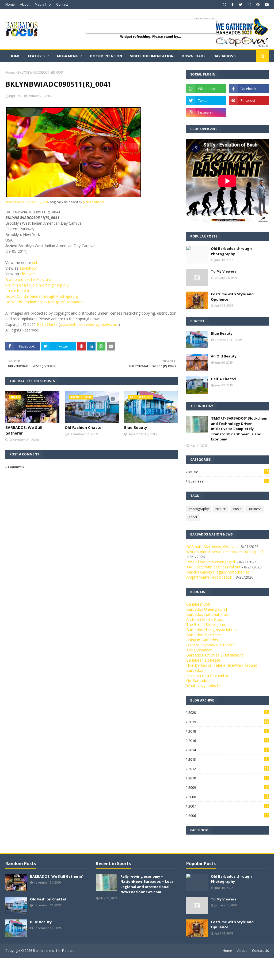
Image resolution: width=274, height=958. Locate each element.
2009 (228, 787)
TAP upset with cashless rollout (213, 566)
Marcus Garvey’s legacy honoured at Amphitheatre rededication (217, 574)
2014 (227, 750)
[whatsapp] (224, 4)
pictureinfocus (93, 202)
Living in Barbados (202, 639)
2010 (228, 778)
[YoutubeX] (249, 112)
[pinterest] (258, 4)
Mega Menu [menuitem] (67, 56)
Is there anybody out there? (210, 644)
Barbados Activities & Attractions (214, 655)
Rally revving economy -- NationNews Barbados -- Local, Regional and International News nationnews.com (148, 884)
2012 (228, 768)
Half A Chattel (223, 378)
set (34, 262)
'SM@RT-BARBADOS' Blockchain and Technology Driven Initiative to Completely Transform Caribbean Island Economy (239, 429)
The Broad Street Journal (207, 624)
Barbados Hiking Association (211, 629)
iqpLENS (15, 96)
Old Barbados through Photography (231, 251)
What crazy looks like (204, 685)
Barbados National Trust (207, 614)
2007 (228, 806)
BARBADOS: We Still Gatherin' (23, 430)
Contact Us (260, 950)
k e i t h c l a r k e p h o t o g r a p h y (36, 285)
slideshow (28, 268)
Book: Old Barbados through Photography (42, 296)
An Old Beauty (224, 356)
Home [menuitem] (14, 56)
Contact (62, 4)
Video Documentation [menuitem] (152, 56)
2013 (227, 759)
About (24, 4)
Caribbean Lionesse (203, 660)
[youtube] (266, 4)
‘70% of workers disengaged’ (210, 561)
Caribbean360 (198, 604)
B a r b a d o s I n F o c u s (28, 279)
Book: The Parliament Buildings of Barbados (43, 301)
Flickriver (27, 273)
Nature (220, 509)
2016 (228, 740)
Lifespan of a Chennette (207, 675)
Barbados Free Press (204, 634)
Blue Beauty (135, 427)
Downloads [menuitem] (194, 56)
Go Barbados (197, 680)
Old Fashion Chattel (83, 427)
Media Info (43, 4)
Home (10, 4)
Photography (199, 509)
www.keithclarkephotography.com (89, 324)
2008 (228, 796)
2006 (228, 815)
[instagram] (249, 4)
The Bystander (199, 650)
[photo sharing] (73, 195)
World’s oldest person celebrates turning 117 (224, 551)
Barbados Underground (206, 609)
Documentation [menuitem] (106, 56)
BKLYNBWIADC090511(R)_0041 (27, 202)
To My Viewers (223, 271)
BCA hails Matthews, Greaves (211, 546)
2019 (228, 721)
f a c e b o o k (17, 290)
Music (228, 471)
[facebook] (232, 4)
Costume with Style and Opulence (232, 297)
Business (227, 481)
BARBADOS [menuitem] (223, 56)
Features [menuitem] (36, 56)
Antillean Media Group (205, 619)
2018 (227, 731)
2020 (227, 712)
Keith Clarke (47, 324)
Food (193, 517)
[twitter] (241, 4)
